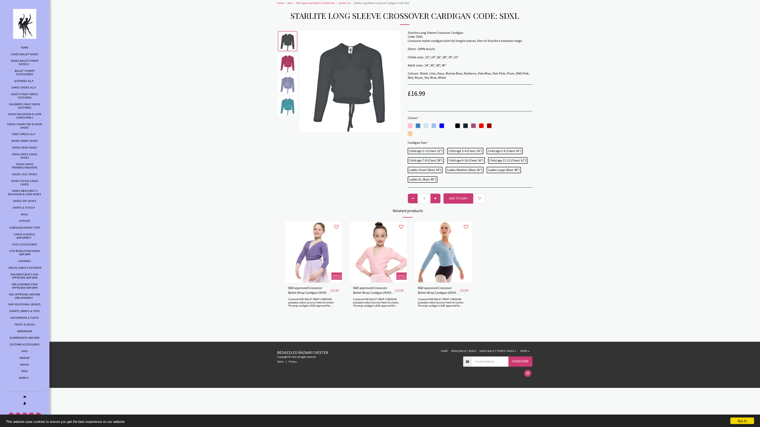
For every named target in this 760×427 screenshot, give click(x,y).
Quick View (313, 272)
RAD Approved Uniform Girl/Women (315, 3)
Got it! (742, 420)
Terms (280, 361)
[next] (394, 81)
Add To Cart (315, 280)
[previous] (305, 81)
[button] (25, 397)
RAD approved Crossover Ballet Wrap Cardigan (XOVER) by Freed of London (309, 291)
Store (290, 3)
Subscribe (520, 361)
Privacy (293, 361)
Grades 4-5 (344, 3)
